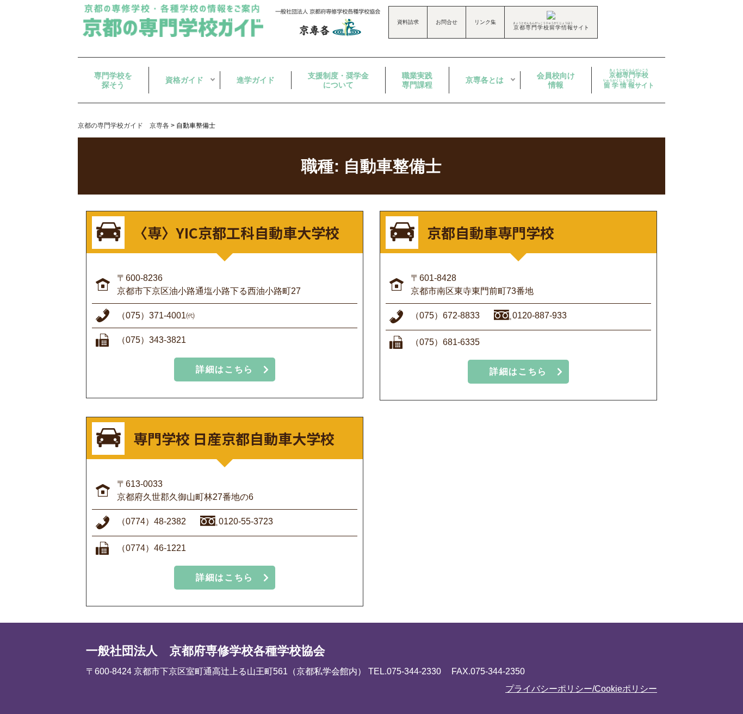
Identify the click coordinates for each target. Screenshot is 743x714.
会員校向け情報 (556, 80)
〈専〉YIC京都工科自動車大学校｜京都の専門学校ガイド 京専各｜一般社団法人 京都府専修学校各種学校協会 (174, 20)
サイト (628, 78)
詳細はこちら (224, 369)
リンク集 (485, 22)
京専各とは (485, 80)
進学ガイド (256, 80)
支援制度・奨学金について (338, 80)
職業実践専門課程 (417, 80)
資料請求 (408, 22)
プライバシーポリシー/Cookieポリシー (581, 688)
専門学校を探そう (113, 80)
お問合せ (446, 22)
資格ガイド (184, 80)
